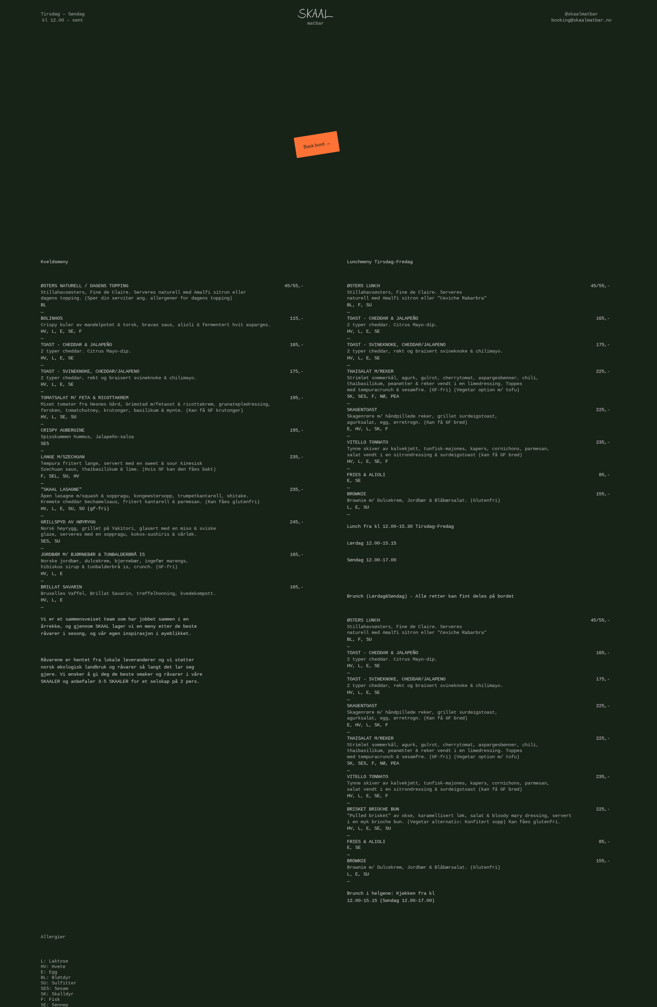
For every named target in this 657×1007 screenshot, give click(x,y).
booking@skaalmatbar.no (581, 20)
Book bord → (317, 145)
